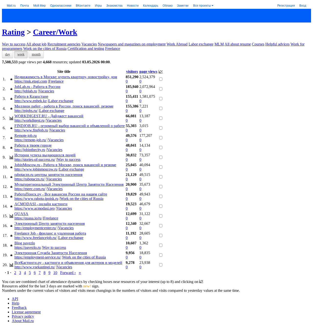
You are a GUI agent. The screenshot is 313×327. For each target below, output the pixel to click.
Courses (258, 44)
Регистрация (286, 5)
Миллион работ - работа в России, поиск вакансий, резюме (63, 106)
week (20, 54)
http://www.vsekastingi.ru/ (34, 267)
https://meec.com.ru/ (29, 189)
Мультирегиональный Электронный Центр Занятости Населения (68, 184)
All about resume (237, 44)
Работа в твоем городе (33, 145)
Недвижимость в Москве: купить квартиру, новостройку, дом (65, 77)
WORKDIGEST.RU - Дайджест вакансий (48, 116)
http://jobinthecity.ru (29, 150)
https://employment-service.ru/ (37, 257)
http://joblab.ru (25, 91)
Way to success (13, 44)
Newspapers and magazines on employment (132, 44)
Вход (302, 5)
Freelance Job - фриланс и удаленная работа (50, 233)
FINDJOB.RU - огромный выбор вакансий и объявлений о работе (69, 126)
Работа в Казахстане (31, 96)
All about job (36, 44)
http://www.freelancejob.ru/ (35, 238)
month (36, 54)
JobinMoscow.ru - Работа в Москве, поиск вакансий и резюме (65, 165)
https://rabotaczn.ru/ (29, 179)
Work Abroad (177, 44)
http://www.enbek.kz (30, 101)
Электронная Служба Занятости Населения (50, 253)
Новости (133, 5)
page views (148, 71)
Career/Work (55, 32)
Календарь (150, 5)
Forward (68, 273)
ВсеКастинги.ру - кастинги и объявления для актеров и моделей (68, 263)
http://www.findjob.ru (31, 130)
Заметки (183, 5)
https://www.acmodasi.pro (34, 208)
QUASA (21, 214)
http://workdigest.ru (29, 120)
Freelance (112, 48)
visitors (132, 71)
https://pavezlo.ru (27, 247)
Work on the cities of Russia (45, 48)
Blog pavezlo (24, 243)
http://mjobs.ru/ (26, 111)
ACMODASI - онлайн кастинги (40, 204)
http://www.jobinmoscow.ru (35, 169)
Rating (13, 32)
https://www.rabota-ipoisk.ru (36, 198)
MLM (219, 44)
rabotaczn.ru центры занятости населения (48, 175)
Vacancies (89, 44)
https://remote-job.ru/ (30, 140)
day (7, 54)
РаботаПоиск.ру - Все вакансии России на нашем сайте (60, 194)
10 (55, 273)
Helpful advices (277, 44)
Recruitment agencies (63, 44)
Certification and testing (85, 48)
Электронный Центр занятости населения (49, 223)
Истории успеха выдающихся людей (45, 155)
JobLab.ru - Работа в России (37, 87)
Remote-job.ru (25, 135)
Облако (168, 5)
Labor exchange (201, 44)
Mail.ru (11, 5)
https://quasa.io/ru (28, 218)
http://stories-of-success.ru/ (34, 159)
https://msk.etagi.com (30, 81)
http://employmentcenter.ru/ (35, 228)
